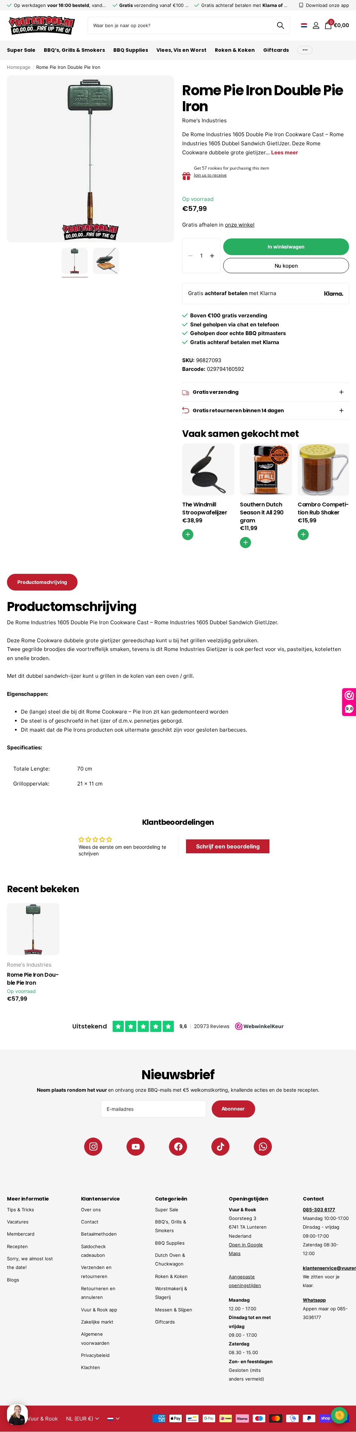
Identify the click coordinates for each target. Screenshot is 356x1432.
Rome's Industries (204, 120)
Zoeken (280, 25)
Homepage (19, 67)
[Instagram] (93, 1147)
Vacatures (18, 1221)
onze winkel (239, 224)
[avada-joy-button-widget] (339, 1415)
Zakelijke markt (97, 1322)
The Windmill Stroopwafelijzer (204, 508)
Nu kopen (286, 265)
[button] (211, 256)
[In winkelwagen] (303, 534)
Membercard (20, 1234)
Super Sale (166, 1209)
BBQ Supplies (170, 1243)
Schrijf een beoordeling (228, 846)
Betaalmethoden (99, 1234)
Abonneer (233, 1109)
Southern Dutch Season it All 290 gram (262, 512)
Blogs (13, 1280)
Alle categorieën (21, 54)
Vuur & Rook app (99, 1309)
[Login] (316, 25)
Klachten (90, 1367)
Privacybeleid (95, 1355)
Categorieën (171, 1198)
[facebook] (178, 1147)
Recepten (17, 1246)
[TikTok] (220, 1147)
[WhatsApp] (263, 1147)
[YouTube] (136, 1147)
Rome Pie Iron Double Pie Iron (33, 979)
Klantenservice (100, 1198)
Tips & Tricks (20, 1209)
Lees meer (284, 152)
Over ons (91, 1209)
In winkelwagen (286, 247)
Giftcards (276, 50)
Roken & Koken (171, 1276)
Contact (89, 1221)
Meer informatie (28, 1198)
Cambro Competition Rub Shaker (323, 508)
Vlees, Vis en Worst (181, 50)
